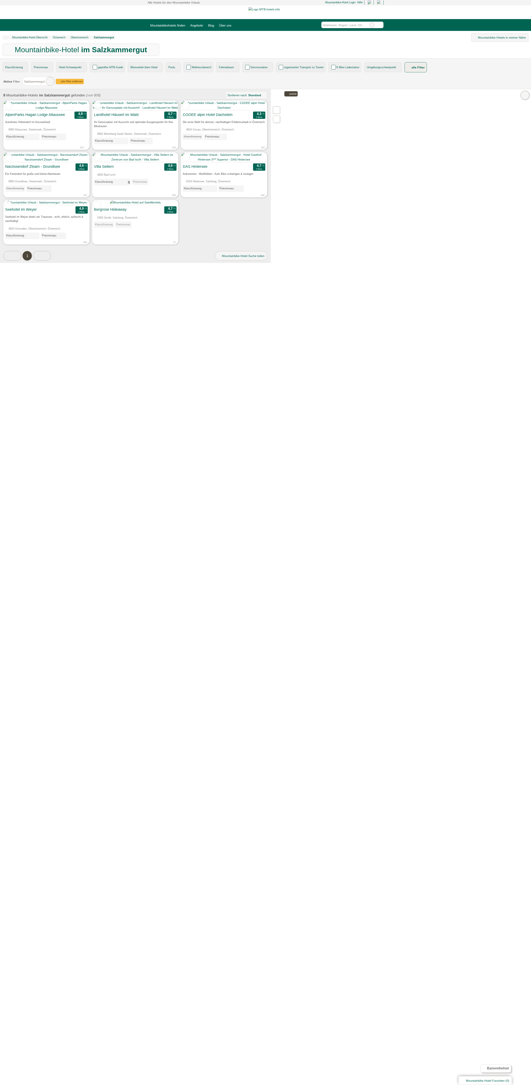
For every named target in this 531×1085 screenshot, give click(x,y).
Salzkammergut (34, 81)
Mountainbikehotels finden (167, 25)
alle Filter (418, 67)
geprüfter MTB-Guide (110, 67)
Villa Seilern (104, 166)
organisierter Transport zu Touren (304, 67)
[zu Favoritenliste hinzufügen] (8, 105)
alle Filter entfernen (71, 81)
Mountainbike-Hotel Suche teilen (242, 256)
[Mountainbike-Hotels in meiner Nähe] (276, 119)
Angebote (196, 25)
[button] (12, 256)
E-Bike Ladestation (347, 67)
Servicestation (259, 67)
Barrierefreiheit (497, 1068)
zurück (293, 94)
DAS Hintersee (195, 166)
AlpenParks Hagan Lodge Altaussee (35, 115)
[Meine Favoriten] (240, 25)
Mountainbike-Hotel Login (339, 2)
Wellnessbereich (201, 67)
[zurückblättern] (14, 105)
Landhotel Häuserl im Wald (116, 115)
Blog (211, 25)
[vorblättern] (79, 105)
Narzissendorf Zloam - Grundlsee (32, 166)
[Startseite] (5, 37)
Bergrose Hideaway (110, 209)
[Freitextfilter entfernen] (372, 25)
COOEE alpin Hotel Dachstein (208, 115)
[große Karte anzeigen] (276, 110)
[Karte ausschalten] (525, 95)
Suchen (380, 25)
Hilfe (360, 2)
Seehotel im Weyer (21, 209)
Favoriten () (487, 1080)
